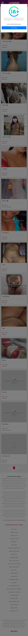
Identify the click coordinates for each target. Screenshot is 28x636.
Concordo (14, 27)
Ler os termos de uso (14, 24)
